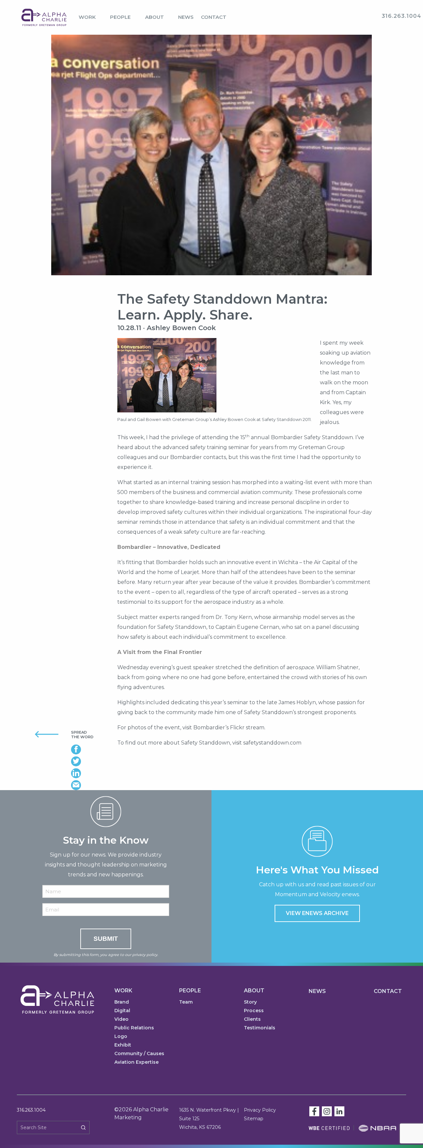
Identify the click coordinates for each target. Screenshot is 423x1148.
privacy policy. (145, 954)
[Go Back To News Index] (38, 734)
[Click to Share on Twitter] (89, 761)
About (154, 17)
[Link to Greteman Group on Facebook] (314, 1111)
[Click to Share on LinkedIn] (89, 773)
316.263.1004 (31, 1110)
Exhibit (122, 1045)
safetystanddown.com (272, 743)
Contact (213, 17)
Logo (120, 1036)
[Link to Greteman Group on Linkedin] (339, 1111)
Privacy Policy (260, 1110)
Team (186, 1002)
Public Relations (134, 1028)
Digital (122, 1011)
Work (87, 17)
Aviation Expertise (136, 1062)
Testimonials (259, 1028)
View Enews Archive (317, 913)
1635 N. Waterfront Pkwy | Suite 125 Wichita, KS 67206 (209, 1118)
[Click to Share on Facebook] (89, 749)
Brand (121, 1002)
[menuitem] (90, 17)
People (120, 17)
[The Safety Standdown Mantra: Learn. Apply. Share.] (211, 163)
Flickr (237, 727)
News (186, 17)
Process (254, 1011)
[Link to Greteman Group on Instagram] (326, 1111)
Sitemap (253, 1119)
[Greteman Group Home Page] (44, 17)
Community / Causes (139, 1053)
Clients (252, 1019)
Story (250, 1002)
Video (121, 1019)
